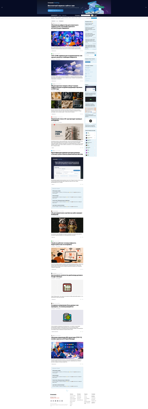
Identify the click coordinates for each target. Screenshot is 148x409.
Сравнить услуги (72, 397)
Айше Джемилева (90, 137)
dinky (88, 132)
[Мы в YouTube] (55, 401)
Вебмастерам (79, 395)
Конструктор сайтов (72, 395)
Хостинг (85, 395)
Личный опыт (53, 18)
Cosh (88, 152)
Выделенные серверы (87, 401)
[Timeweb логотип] (59, 394)
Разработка (59, 17)
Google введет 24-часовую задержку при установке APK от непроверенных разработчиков (90, 105)
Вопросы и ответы (72, 401)
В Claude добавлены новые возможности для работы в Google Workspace (90, 115)
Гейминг (79, 17)
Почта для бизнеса (86, 398)
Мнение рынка (58, 18)
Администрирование (65, 17)
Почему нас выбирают (73, 398)
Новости (56, 17)
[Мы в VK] (53, 401)
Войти (95, 15)
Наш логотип (79, 398)
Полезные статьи (93, 400)
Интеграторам (79, 397)
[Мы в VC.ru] (60, 401)
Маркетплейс (64, 15)
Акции (71, 405)
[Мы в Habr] (58, 401)
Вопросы (60, 15)
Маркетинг (73, 17)
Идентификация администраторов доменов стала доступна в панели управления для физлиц (90, 94)
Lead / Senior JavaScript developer (58, 205)
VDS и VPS (85, 397)
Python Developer (55, 195)
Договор (71, 402)
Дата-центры (93, 399)
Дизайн (70, 17)
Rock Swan (88, 147)
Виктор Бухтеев (89, 142)
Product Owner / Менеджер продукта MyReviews (60, 200)
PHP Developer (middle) (56, 370)
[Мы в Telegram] (51, 401)
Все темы (52, 17)
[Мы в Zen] (62, 401)
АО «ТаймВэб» (55, 403)
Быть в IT (62, 18)
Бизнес (76, 17)
